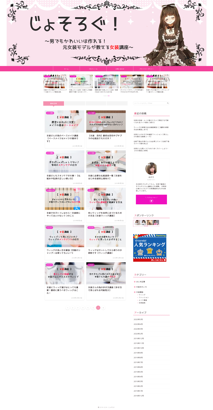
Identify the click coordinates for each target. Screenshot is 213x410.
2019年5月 (138, 372)
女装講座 (139, 292)
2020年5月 (138, 319)
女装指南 (142, 303)
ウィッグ (142, 295)
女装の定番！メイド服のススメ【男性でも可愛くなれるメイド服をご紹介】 (151, 121)
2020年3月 (138, 329)
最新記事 (53, 103)
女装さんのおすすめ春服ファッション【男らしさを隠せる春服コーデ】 (151, 135)
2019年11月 (139, 343)
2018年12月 (139, 396)
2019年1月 (138, 391)
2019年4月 (138, 377)
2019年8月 (138, 357)
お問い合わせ (120, 69)
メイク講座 (143, 300)
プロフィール (93, 69)
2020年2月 (138, 334)
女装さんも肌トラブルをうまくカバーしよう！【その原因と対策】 (151, 149)
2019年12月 (139, 338)
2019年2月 (138, 386)
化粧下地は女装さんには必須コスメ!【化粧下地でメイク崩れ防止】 (151, 142)
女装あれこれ (141, 287)
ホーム (66, 69)
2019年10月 (139, 348)
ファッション (144, 297)
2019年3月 (138, 381)
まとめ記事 (140, 282)
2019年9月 (138, 353)
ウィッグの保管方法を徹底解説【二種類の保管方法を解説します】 (151, 128)
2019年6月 (138, 367)
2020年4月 (138, 324)
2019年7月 (138, 362)
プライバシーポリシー (146, 69)
